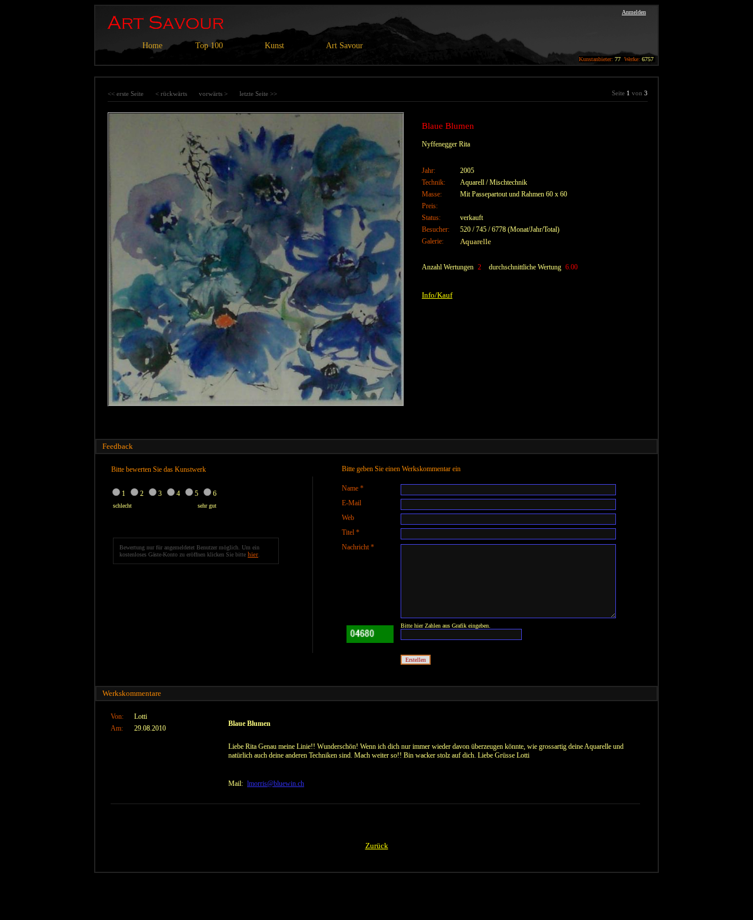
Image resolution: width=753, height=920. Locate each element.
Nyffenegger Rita (446, 144)
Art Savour (344, 45)
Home (152, 45)
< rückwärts (171, 93)
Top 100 (209, 45)
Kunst (274, 45)
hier (253, 554)
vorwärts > (213, 93)
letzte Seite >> (258, 93)
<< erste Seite (126, 93)
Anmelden (634, 12)
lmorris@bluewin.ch (275, 783)
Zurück (376, 845)
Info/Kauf (437, 295)
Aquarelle (475, 241)
